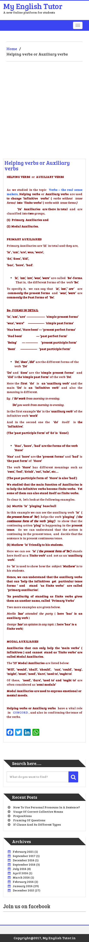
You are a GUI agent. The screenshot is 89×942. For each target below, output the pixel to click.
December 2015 (23, 890)
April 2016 (20, 873)
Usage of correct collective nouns (38, 811)
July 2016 (19, 869)
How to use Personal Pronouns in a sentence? (46, 807)
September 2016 (24, 864)
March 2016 (21, 877)
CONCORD (20, 712)
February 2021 (23, 851)
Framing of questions (29, 820)
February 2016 (23, 882)
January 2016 (23, 886)
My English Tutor (32, 6)
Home (11, 48)
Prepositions (22, 816)
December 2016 (23, 860)
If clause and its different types (37, 824)
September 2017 (24, 856)
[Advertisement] (44, 108)
